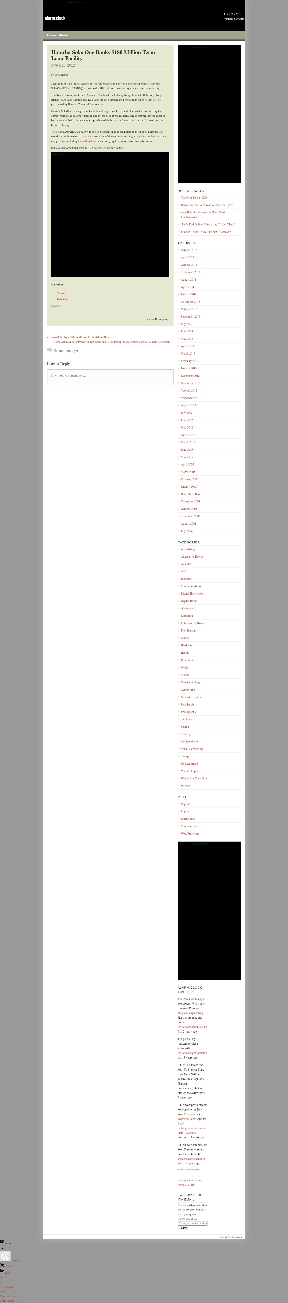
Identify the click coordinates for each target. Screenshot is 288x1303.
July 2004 (186, 531)
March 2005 (188, 472)
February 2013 (189, 361)
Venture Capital (190, 771)
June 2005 (187, 450)
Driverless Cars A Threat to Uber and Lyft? (207, 205)
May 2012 (187, 427)
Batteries (186, 579)
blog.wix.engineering (190, 1013)
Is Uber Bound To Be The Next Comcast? (206, 232)
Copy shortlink (6, 1286)
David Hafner (61, 74)
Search (185, 726)
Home (51, 35)
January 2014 (189, 294)
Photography (188, 712)
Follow (183, 1227)
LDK (194, 1180)
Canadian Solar (87, 141)
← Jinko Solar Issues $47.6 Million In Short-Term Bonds (79, 337)
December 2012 (190, 376)
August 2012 (188, 405)
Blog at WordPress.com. (231, 1236)
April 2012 (187, 435)
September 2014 (190, 272)
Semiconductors (190, 741)
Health (185, 653)
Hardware (186, 645)
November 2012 (190, 383)
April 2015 (187, 257)
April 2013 (187, 346)
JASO (189, 1180)
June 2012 (187, 420)
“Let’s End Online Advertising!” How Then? (208, 224)
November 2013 (190, 302)
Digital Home (189, 601)
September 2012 (190, 398)
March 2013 (188, 353)
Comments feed (190, 826)
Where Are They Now (194, 778)
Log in (185, 811)
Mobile (185, 675)
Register (186, 804)
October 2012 (189, 390)
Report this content (8, 1291)
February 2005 (189, 479)
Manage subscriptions (9, 1296)
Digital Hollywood (192, 593)
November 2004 (190, 501)
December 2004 (190, 494)
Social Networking (192, 749)
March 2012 (188, 442)
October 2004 (189, 509)
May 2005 (187, 457)
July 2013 (186, 324)
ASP (183, 571)
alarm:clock (16, 1260)
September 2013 (190, 316)
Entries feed (188, 819)
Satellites (186, 719)
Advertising (188, 549)
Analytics (186, 564)
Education (187, 616)
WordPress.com (190, 833)
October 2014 (189, 265)
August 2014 (188, 279)
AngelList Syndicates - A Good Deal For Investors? (203, 214)
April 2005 (187, 464)
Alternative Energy (192, 556)
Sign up (3, 1277)
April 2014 (187, 287)
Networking (188, 690)
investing (182, 1180)
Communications (191, 586)
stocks (187, 1184)
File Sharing (188, 630)
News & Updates (191, 697)
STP (193, 1184)
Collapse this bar (7, 1300)
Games (185, 638)
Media (184, 667)
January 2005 (189, 486)
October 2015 (189, 250)
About (63, 35)
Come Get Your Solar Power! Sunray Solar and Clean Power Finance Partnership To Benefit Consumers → (114, 342)
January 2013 (189, 368)
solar (200, 1180)
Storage (185, 756)
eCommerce (188, 608)
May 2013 (187, 339)
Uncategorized (162, 319)
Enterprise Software (193, 623)
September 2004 (190, 516)
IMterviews (187, 660)
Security (186, 734)
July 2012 (186, 413)
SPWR (181, 1184)
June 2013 (187, 331)
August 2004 (188, 523)
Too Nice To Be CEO (194, 197)
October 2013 (189, 309)
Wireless (186, 786)
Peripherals (187, 704)
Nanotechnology (190, 682)
